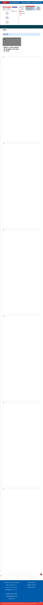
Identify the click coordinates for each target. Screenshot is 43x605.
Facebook (23, 13)
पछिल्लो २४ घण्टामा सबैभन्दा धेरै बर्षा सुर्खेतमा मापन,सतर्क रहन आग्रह (11, 49)
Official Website (22, 7)
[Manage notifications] (40, 602)
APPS (22, 10)
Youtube (22, 12)
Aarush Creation (33, 603)
